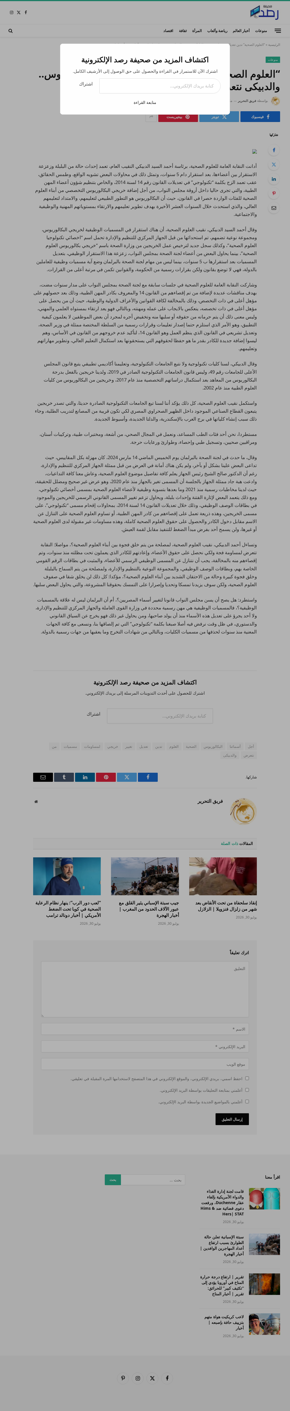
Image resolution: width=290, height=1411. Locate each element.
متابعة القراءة (145, 102)
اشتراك (86, 84)
